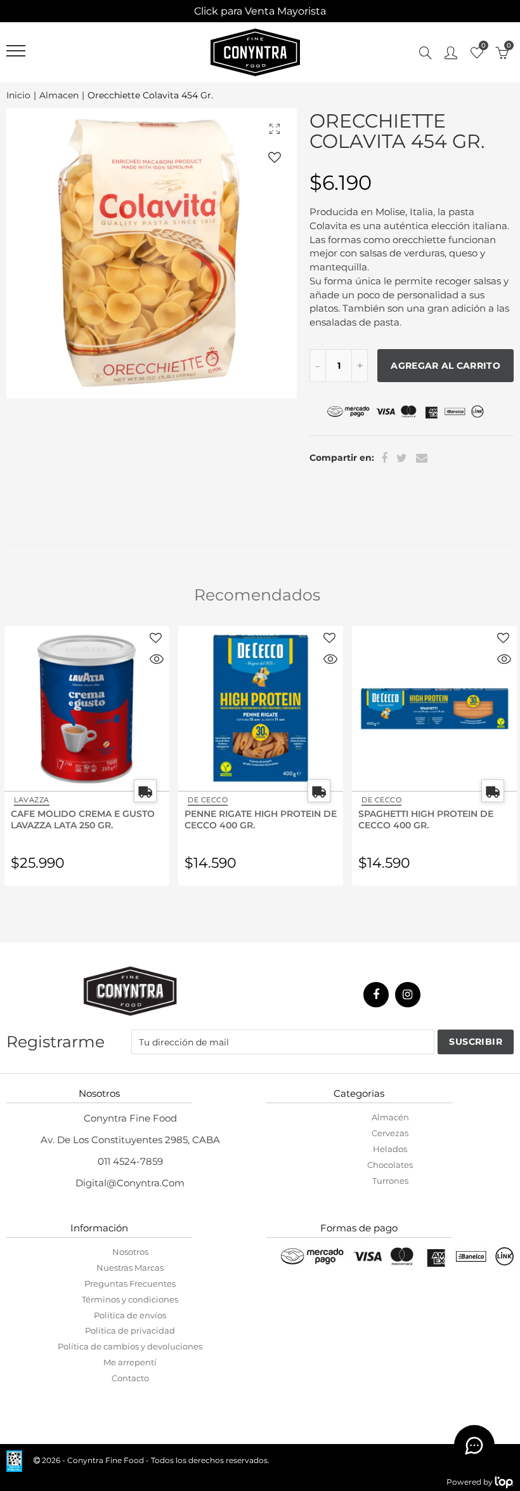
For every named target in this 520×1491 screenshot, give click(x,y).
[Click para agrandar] (274, 128)
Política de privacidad (130, 1330)
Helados (390, 1149)
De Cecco (34, 799)
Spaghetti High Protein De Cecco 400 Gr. (252, 819)
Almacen (59, 95)
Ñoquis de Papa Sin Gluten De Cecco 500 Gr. (426, 819)
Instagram (407, 994)
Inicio (18, 95)
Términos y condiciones (130, 1299)
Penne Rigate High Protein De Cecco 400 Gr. (87, 819)
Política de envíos (130, 1315)
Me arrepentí (130, 1362)
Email (421, 458)
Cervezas (390, 1133)
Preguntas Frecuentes (130, 1283)
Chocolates (390, 1165)
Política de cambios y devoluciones (130, 1346)
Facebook (384, 458)
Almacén (390, 1117)
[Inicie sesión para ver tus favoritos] (274, 157)
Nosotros (130, 1252)
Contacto (130, 1378)
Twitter (401, 458)
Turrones (390, 1181)
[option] (151, 253)
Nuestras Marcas (130, 1267)
